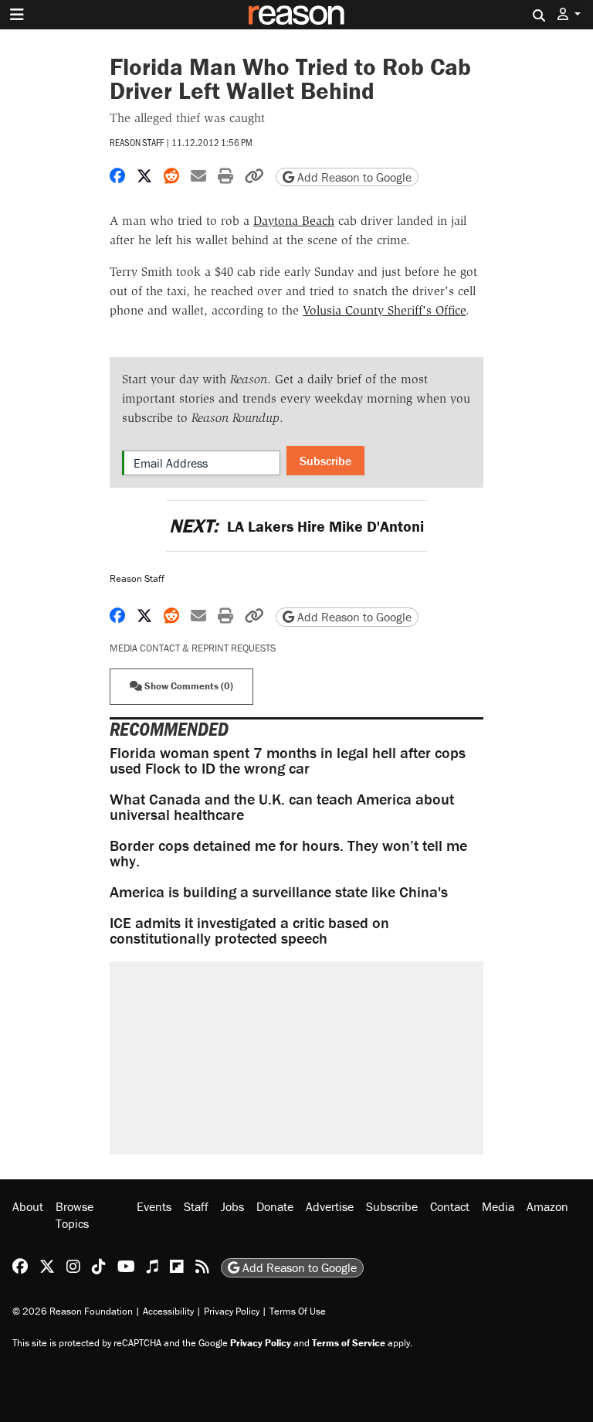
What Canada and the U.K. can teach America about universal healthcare (282, 806)
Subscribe (325, 460)
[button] (569, 14)
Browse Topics (74, 1215)
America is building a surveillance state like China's (279, 891)
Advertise (330, 1206)
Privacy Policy (231, 1311)
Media (498, 1206)
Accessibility (168, 1311)
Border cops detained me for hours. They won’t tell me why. (288, 852)
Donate (274, 1206)
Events (154, 1206)
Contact (449, 1206)
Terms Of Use (297, 1311)
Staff (196, 1206)
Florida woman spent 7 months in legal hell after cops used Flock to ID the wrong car (288, 760)
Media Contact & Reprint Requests (193, 648)
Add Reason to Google (353, 177)
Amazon (547, 1206)
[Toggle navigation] (17, 14)
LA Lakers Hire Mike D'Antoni (296, 526)
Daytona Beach (293, 220)
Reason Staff (137, 142)
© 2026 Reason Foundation (72, 1311)
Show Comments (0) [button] (187, 685)
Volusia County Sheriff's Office (384, 310)
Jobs (232, 1206)
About (27, 1206)
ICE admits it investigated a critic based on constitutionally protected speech (249, 930)
